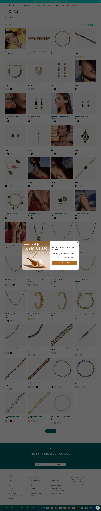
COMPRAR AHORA (65, 263)
